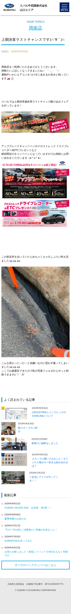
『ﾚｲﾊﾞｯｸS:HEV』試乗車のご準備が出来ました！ (30, 529)
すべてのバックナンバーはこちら (35, 565)
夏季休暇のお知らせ (15, 518)
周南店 (35, 27)
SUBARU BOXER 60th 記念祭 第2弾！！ (28, 507)
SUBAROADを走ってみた (18, 540)
